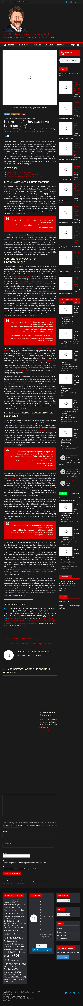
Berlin (52, 129)
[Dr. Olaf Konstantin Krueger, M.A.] (5, 45)
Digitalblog (62, 45)
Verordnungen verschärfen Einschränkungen (22, 174)
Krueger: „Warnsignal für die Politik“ (77, 168)
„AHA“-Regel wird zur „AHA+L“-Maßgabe (77, 127)
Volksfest (9, 977)
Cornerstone (7, 131)
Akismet (44, 825)
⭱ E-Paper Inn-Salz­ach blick (28, 623)
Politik (11, 45)
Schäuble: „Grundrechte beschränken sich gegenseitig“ (26, 176)
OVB (6, 952)
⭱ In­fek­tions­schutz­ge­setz (47, 430)
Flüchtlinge (16, 925)
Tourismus (11, 969)
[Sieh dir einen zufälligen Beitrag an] (78, 45)
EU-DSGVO (22, 923)
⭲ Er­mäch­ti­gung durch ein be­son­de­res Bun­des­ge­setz (33, 569)
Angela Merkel (46, 129)
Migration (22, 944)
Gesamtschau (75, 493)
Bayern (7, 114)
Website (5, 853)
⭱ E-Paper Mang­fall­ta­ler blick (38, 621)
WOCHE (8, 982)
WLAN (21, 979)
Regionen (37, 45)
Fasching (7, 925)
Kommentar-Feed (63, 935)
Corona (14, 131)
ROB (37, 131)
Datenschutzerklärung (18, 996)
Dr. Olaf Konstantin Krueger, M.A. (26, 34)
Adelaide (7, 900)
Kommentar (44, 731)
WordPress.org (62, 938)
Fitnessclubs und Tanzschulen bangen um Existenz (33, 643)
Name (5, 831)
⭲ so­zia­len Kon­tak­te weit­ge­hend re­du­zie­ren (35, 284)
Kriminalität (14, 941)
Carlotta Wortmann (72, 455)
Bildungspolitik (11, 902)
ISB (25, 131)
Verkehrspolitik (12, 974)
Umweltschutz (12, 972)
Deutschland (15, 114)
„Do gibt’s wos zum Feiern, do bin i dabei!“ (77, 282)
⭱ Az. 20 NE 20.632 (45, 360)
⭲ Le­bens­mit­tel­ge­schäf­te (22, 276)
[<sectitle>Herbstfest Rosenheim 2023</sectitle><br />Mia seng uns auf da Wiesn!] (66, 329)
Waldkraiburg (11, 979)
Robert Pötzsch (17, 960)
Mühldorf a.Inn (14, 946)
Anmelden (60, 929)
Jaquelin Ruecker (71, 481)
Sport (13, 967)
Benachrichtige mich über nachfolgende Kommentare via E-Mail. (25, 863)
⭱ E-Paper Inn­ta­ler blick (19, 621)
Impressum (6, 996)
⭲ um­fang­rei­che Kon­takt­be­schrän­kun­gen (32, 281)
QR (10, 956)
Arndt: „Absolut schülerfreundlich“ (20, 638)
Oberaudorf (20, 949)
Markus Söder (31, 131)
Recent (70, 300)
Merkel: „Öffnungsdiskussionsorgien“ (19, 172)
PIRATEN (14, 952)
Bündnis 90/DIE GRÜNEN (14, 906)
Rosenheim (15, 964)
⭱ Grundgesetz (13, 478)
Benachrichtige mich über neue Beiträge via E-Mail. (20, 869)
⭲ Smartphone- (22, 370)
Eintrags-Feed (61, 932)
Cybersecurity (10, 916)
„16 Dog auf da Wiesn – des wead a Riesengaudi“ (77, 190)
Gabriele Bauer (10, 928)
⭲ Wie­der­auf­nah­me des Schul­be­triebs (17, 381)
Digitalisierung (24, 45)
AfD (13, 900)
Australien (49, 45)
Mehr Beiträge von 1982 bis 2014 (68, 952)
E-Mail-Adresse (8, 843)
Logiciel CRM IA (71, 469)
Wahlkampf (20, 977)
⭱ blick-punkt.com (15, 618)
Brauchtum (11, 904)
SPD (6, 967)
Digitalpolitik (11, 921)
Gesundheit (20, 131)
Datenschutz (12, 918)
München (9, 949)
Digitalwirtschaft (10, 923)
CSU (19, 913)
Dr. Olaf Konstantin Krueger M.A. (30, 129)
